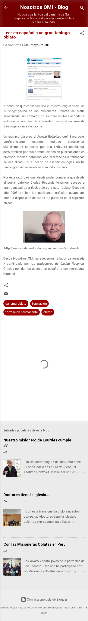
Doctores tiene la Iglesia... (26, 495)
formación (39, 304)
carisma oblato (15, 304)
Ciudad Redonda (42, 182)
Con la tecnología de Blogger (46, 599)
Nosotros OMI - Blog (44, 7)
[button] (82, 34)
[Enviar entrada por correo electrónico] (6, 295)
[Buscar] (82, 8)
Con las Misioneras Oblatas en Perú (34, 544)
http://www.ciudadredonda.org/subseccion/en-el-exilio (42, 248)
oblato (47, 312)
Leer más (77, 482)
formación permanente (21, 312)
